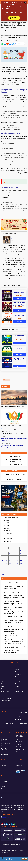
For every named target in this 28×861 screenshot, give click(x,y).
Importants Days (19, 691)
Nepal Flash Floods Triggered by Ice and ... (12, 433)
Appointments (18, 674)
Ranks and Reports (6, 698)
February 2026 (8, 533)
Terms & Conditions (20, 850)
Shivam (4, 40)
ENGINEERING (20, 749)
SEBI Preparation (5, 743)
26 (10, 563)
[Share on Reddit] (7, 44)
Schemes (3, 686)
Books (2, 788)
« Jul (2, 574)
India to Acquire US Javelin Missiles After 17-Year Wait (13, 625)
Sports (2, 681)
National (17, 667)
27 (13, 563)
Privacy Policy (5, 852)
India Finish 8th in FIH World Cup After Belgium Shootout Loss (14, 583)
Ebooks (3, 786)
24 (2, 563)
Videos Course (4, 783)
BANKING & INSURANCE (19, 736)
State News (18, 671)
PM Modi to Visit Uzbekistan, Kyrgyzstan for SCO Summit (11, 651)
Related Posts (5, 386)
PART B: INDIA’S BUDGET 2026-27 (14, 461)
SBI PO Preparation (6, 737)
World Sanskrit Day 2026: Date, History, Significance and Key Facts (14, 646)
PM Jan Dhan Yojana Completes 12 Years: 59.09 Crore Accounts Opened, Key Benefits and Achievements (14, 641)
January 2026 (7, 536)
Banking (17, 676)
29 (21, 563)
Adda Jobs (10, 716)
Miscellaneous (4, 703)
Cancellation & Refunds (8, 850)
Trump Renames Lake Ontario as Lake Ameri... (13, 406)
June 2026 (6, 523)
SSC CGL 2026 (5, 768)
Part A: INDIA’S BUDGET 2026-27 (14, 459)
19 (9, 560)
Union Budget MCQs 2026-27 (13, 456)
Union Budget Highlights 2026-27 (14, 464)
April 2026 (6, 528)
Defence (17, 683)
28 (17, 563)
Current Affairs (18, 716)
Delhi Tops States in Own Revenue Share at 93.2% (13, 608)
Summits (17, 686)
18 (6, 560)
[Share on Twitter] (13, 44)
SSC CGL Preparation (4, 749)
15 (20, 557)
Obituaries (3, 695)
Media (17, 768)
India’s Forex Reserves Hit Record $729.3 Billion (13, 617)
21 (17, 560)
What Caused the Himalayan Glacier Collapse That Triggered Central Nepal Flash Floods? (14, 597)
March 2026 (7, 530)
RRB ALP (3, 765)
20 (13, 560)
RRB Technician (5, 763)
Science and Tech (5, 700)
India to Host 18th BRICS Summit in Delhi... (12, 425)
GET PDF (24, 858)
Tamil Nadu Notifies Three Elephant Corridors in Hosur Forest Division (13, 621)
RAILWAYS (19, 741)
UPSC (17, 751)
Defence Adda (18, 719)
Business (17, 681)
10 (2, 557)
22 (21, 560)
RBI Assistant (4, 752)
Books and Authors (6, 691)
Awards (3, 683)
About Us (18, 763)
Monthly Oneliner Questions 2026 (14, 479)
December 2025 (8, 538)
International (6, 379)
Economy (17, 688)
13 (13, 557)
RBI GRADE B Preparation (4, 755)
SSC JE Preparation (6, 745)
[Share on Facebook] (10, 44)
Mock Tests (4, 779)
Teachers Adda (23, 712)
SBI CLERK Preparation (4, 740)
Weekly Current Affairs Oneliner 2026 (15, 474)
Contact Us (19, 765)
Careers (20, 771)
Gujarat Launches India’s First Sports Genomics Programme (13, 587)
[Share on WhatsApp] (2, 44)
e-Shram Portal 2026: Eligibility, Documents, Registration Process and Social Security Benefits (14, 603)
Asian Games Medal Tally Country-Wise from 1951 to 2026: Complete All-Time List (14, 635)
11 (5, 557)
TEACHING (19, 744)
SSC (17, 739)
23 (24, 560)
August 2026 (11, 517)
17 (2, 560)
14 (17, 557)
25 (6, 563)
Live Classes (4, 781)
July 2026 (6, 520)
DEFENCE (18, 746)
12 (9, 557)
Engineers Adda (9, 723)
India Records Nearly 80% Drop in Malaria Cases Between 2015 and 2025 (14, 591)
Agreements (4, 688)
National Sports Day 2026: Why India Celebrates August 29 (13, 630)
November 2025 (8, 541)
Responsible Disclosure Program (10, 848)
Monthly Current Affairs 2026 (12, 477)
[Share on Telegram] (5, 44)
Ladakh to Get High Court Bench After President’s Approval (14, 612)
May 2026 (6, 525)
